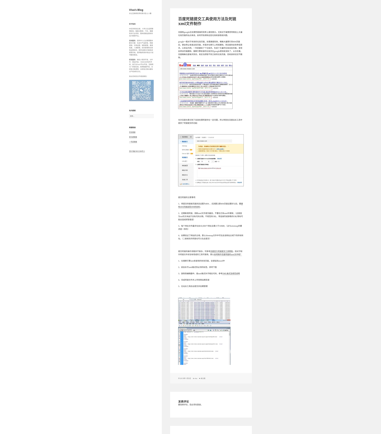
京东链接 (132, 132)
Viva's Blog (136, 10)
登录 (199, 404)
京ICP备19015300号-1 (137, 151)
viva (195, 378)
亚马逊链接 (133, 137)
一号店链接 (133, 142)
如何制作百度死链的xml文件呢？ (228, 254)
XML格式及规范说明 (231, 273)
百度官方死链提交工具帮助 (221, 251)
